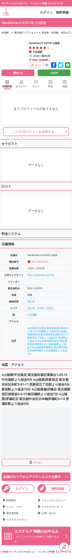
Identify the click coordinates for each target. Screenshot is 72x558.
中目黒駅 (32, 314)
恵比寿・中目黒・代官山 (40, 308)
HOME (5, 32)
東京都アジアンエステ (26, 32)
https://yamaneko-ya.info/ (40, 274)
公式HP (54, 72)
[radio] (30, 47)
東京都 (31, 301)
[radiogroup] (37, 47)
